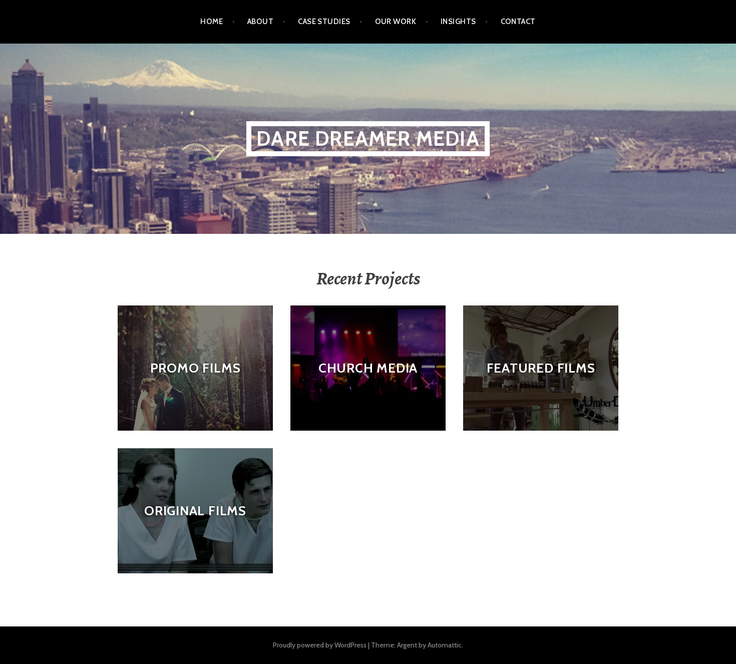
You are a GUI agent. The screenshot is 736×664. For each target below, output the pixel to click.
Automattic (445, 644)
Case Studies (324, 21)
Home (211, 21)
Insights (458, 21)
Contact (518, 21)
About (260, 21)
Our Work (396, 21)
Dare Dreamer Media (368, 138)
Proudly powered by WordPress (319, 644)
